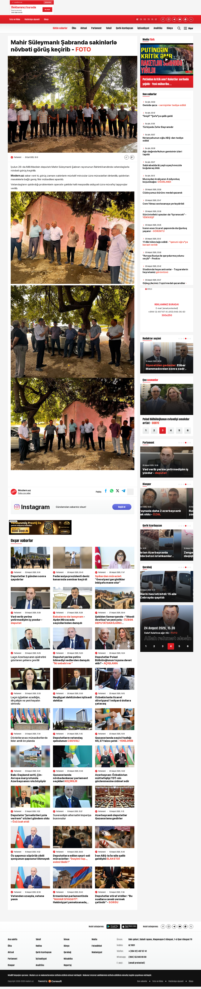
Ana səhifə (12, 939)
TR (149, 19)
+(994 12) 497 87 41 (137, 951)
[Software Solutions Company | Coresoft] (55, 981)
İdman (66, 939)
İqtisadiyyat (143, 28)
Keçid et (122, 507)
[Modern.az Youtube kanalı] (180, 19)
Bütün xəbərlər (60, 28)
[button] (179, 338)
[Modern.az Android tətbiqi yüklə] (113, 926)
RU (145, 19)
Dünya (170, 28)
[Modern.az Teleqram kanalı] (174, 19)
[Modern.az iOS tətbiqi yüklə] (129, 926)
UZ (156, 19)
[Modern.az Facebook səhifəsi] (163, 19)
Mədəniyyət (97, 952)
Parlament (96, 28)
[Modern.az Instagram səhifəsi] (168, 19)
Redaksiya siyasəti (32, 19)
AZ (137, 19)
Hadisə (39, 946)
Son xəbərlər (142, 981)
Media (94, 939)
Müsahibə (68, 958)
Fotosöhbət (97, 946)
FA (152, 19)
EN (141, 19)
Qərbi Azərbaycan (124, 28)
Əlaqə (46, 19)
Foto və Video (14, 19)
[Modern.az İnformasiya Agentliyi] (19, 926)
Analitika (158, 28)
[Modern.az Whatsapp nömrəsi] (185, 19)
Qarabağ (67, 952)
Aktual (83, 28)
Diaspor (11, 965)
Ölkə (74, 28)
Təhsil (109, 28)
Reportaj (68, 965)
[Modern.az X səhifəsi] (191, 19)
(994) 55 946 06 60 (137, 957)
